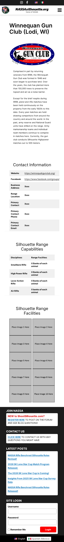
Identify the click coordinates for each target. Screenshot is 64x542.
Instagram (21, 2)
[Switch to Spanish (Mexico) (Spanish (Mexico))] (42, 2)
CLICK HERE (14, 437)
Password (13, 517)
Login (48, 529)
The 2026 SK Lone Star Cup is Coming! (28, 473)
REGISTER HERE (16, 419)
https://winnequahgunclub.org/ (40, 173)
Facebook (27, 2)
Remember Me (18, 529)
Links (31, 2)
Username (13, 506)
